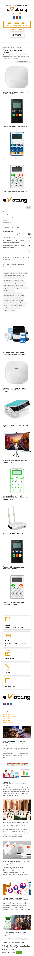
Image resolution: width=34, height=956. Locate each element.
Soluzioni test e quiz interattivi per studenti (14, 932)
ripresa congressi (20, 295)
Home (4, 47)
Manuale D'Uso (10, 686)
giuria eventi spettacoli (20, 283)
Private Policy (9, 658)
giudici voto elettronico (9, 283)
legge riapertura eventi (9, 288)
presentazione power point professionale (12, 293)
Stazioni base (6, 225)
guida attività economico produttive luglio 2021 (14, 285)
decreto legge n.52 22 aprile (19, 275)
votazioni (18, 307)
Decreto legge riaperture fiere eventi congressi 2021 (15, 262)
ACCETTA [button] (19, 952)
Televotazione (23, 302)
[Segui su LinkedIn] (20, 17)
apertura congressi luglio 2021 (10, 273)
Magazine (8, 625)
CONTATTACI (17, 29)
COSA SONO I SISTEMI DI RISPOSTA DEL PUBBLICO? (17, 24)
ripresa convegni (7, 298)
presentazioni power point (9, 295)
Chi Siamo (8, 641)
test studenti (21, 305)
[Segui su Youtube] (17, 17)
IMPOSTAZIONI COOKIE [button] (8, 952)
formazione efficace (19, 278)
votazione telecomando (9, 307)
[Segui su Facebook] (14, 17)
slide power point (19, 300)
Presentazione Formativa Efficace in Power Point (15, 264)
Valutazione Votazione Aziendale (11, 227)
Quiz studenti (6, 259)
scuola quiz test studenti (9, 300)
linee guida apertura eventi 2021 (22, 288)
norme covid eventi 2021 (9, 290)
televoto (5, 305)
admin (6, 744)
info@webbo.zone (7, 720)
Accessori (5, 220)
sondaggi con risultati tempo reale (11, 302)
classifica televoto (8, 275)
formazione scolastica (18, 280)
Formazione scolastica (8, 222)
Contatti (7, 672)
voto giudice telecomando (9, 310)
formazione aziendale (8, 278)
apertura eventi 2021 (23, 273)
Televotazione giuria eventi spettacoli (12, 267)
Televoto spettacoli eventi (20, 827)
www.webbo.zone (7, 711)
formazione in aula (8, 280)
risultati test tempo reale (18, 298)
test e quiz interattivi (13, 305)
